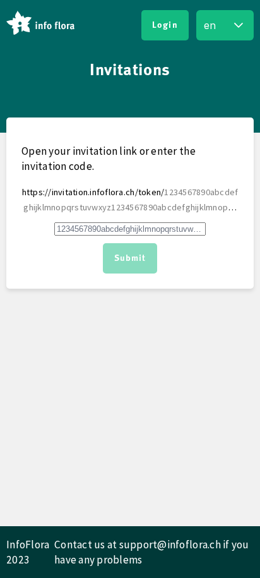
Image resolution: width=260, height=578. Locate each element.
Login (165, 25)
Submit (130, 258)
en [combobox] (210, 25)
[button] (238, 25)
